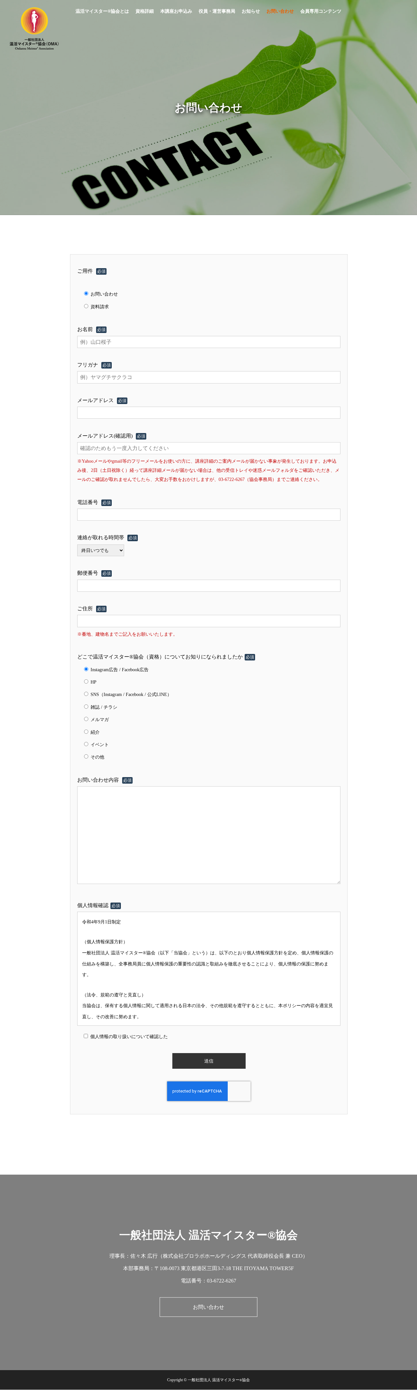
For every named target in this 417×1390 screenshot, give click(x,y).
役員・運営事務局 (217, 11)
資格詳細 (145, 11)
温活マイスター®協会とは (102, 11)
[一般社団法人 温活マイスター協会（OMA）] (34, 28)
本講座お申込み (176, 11)
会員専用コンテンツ (320, 11)
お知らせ (251, 11)
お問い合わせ (280, 11)
